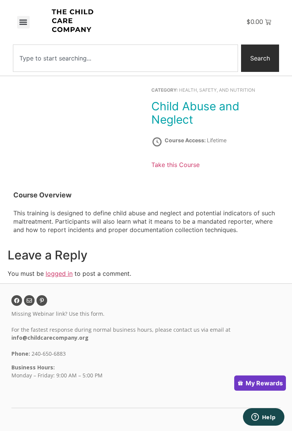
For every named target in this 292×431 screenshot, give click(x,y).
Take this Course (175, 165)
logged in (59, 273)
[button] (23, 22)
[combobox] (125, 58)
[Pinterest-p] (41, 300)
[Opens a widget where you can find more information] (263, 417)
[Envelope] (29, 300)
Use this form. (87, 313)
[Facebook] (16, 300)
